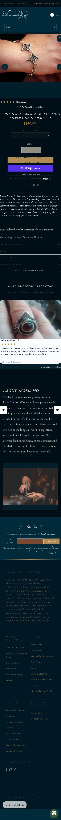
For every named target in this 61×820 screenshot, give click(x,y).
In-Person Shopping (39, 718)
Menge (30, 144)
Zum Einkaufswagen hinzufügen (30, 160)
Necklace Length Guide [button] (35, 270)
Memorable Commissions (42, 656)
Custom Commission (15, 647)
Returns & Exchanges (15, 710)
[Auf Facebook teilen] (30, 185)
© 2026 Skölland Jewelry (17, 797)
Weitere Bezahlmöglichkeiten (30, 174)
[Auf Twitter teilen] (34, 185)
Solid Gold (11, 668)
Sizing (33, 667)
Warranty (34, 685)
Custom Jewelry (37, 713)
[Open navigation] (57, 14)
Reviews (9, 680)
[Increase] (37, 150)
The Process (36, 650)
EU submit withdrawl (15, 750)
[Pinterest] (15, 769)
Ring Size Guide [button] (20, 270)
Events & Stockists (38, 673)
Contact (9, 727)
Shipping (10, 715)
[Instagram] (10, 769)
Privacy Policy (12, 739)
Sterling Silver (12, 662)
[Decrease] (24, 150)
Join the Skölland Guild (41, 691)
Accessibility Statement (16, 745)
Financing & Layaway (15, 721)
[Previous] (4, 67)
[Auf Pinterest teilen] (38, 185)
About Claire (36, 644)
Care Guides (36, 662)
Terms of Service (13, 733)
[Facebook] (6, 769)
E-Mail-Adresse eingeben (9, 541)
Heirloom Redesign (15, 674)
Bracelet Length (29, 130)
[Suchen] (54, 27)
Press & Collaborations (41, 679)
